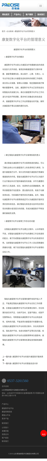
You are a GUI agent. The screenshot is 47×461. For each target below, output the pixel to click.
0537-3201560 (17, 381)
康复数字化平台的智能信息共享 (25, 363)
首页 (3, 31)
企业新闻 (10, 31)
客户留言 (5, 438)
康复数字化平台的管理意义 (25, 31)
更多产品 (5, 418)
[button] (3, 22)
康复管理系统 (7, 412)
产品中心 (5, 404)
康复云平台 (6, 415)
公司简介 (5, 427)
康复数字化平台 (8, 408)
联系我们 (5, 441)
